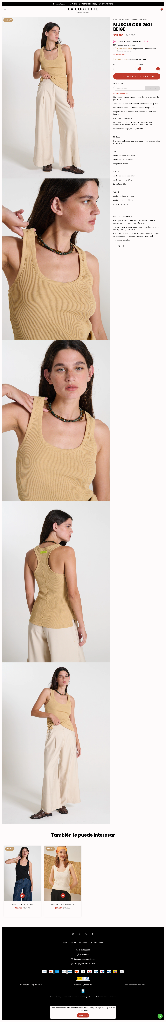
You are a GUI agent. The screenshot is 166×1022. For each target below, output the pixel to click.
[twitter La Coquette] (86, 934)
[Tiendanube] (83, 985)
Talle (114, 64)
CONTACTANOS (97, 942)
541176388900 (84, 950)
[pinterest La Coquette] (93, 934)
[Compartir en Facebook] (115, 246)
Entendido (83, 1015)
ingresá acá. (89, 997)
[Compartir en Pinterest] (123, 246)
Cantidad (140, 64)
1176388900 (84, 954)
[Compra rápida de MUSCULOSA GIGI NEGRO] (22, 895)
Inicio (115, 19)
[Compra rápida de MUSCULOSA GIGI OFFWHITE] (63, 895)
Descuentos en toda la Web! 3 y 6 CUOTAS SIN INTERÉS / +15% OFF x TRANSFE (83, 4)
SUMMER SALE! (124, 19)
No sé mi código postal (121, 93)
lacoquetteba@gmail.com (84, 959)
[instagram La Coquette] (73, 934)
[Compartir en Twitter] (119, 246)
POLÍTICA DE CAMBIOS (79, 942)
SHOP (65, 942)
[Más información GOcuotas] (146, 41)
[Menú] (5, 10)
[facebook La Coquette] (80, 934)
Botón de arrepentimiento (106, 997)
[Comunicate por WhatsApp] (160, 1016)
